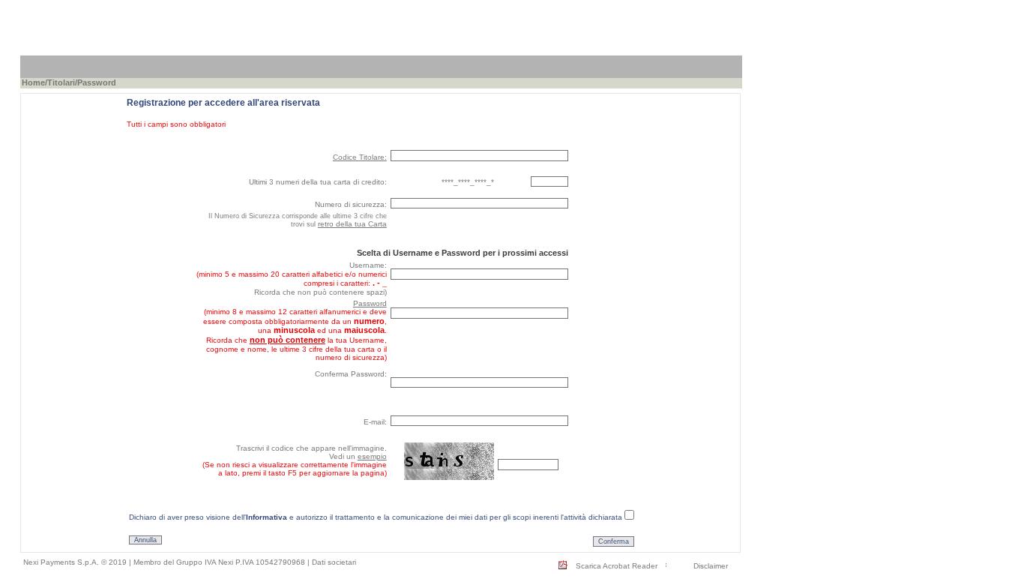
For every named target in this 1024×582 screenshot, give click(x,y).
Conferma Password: (351, 374)
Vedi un (358, 456)
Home (33, 82)
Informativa (266, 517)
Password (370, 303)
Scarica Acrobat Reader (616, 566)
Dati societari (334, 562)
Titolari (61, 82)
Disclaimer (710, 566)
